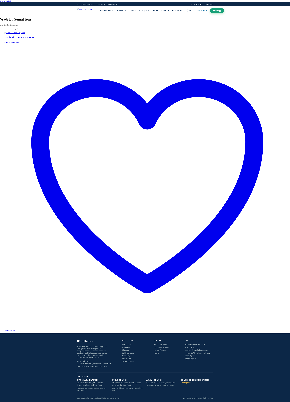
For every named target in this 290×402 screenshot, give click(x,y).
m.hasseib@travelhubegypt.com (197, 353)
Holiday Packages (160, 350)
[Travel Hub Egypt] (84, 10)
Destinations (105, 10)
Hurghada (126, 347)
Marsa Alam (126, 359)
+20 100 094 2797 (191, 347)
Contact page (190, 356)
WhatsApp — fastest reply (195, 344)
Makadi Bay (126, 344)
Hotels (155, 10)
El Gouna (125, 350)
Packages (143, 10)
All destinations (128, 362)
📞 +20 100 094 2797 (197, 4)
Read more (15, 42)
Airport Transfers (160, 344)
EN (190, 10)
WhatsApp (209, 4)
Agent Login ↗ (202, 10)
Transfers (120, 10)
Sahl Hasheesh (128, 353)
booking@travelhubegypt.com (196, 350)
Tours (132, 10)
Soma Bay (126, 356)
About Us (165, 10)
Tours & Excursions (161, 347)
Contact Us (177, 10)
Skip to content (5, 1)
